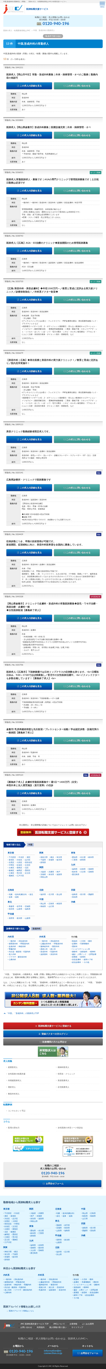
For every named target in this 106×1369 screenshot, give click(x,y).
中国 (41, 899)
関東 (41, 853)
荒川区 (19, 873)
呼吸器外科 (58, 944)
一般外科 (44, 941)
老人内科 (12, 954)
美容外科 (54, 954)
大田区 (19, 862)
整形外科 (55, 946)
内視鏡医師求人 (15, 1081)
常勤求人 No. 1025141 (14, 473)
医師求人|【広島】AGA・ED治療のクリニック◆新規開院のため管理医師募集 (47, 243)
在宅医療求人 (63, 1087)
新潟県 (19, 918)
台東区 (11, 868)
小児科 (83, 941)
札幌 (10, 894)
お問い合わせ (26, 1327)
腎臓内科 (12, 949)
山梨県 (27, 918)
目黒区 (11, 862)
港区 (28, 857)
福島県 (27, 909)
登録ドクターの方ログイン (54, 1034)
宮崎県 (91, 872)
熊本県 (74, 872)
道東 (10, 897)
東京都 (11, 853)
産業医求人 (13, 1067)
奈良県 (51, 874)
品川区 (27, 860)
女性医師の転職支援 (16, 1074)
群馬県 (43, 862)
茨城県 (51, 860)
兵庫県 (51, 872)
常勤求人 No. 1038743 (14, 236)
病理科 (83, 957)
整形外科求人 (14, 1094)
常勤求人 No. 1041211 (14, 68)
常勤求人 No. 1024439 (14, 534)
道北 (31, 894)
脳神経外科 (44, 946)
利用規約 (41, 1327)
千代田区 (12, 857)
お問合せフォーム (54, 1183)
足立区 (27, 873)
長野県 (11, 918)
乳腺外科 (54, 952)
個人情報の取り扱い (58, 1327)
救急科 (74, 941)
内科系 (11, 937)
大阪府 (43, 872)
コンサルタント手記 (16, 1111)
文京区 (27, 865)
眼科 (90, 941)
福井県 (43, 894)
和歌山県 (44, 877)
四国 (73, 890)
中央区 (21, 857)
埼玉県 (59, 857)
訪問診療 (92, 954)
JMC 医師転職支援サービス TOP (34, 1324)
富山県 (59, 894)
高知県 (74, 897)
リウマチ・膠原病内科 (18, 957)
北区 (27, 868)
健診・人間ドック (79, 954)
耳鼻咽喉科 (84, 944)
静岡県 (83, 860)
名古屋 (83, 857)
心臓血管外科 (45, 944)
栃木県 (59, 860)
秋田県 (11, 909)
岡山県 (43, 904)
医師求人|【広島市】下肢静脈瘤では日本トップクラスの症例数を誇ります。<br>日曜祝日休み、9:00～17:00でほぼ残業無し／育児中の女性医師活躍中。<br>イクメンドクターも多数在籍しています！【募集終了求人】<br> (53, 675)
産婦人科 (44, 949)
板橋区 (11, 870)
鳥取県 (59, 904)
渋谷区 (19, 860)
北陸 (41, 890)
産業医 (74, 957)
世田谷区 (28, 862)
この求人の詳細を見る (31, 86)
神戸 (58, 872)
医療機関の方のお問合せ (54, 1042)
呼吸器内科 (24, 944)
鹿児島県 (75, 874)
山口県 (51, 906)
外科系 (42, 937)
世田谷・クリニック (66, 1074)
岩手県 (19, 906)
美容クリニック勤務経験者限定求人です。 (28, 431)
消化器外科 (54, 941)
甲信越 (11, 914)
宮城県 (27, 906)
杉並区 (19, 865)
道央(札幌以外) (21, 894)
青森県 (11, 906)
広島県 (51, 904)
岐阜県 (91, 857)
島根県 (43, 906)
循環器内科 (13, 944)
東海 (73, 853)
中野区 (11, 865)
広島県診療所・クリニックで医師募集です (28, 480)
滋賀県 (59, 874)
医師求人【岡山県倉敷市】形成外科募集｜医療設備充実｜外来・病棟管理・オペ (48, 127)
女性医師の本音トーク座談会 (70, 1128)
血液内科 (12, 946)
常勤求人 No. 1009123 (14, 775)
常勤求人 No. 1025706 (14, 665)
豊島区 (19, 868)
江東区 (11, 873)
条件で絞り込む (54, 36)
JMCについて (59, 1324)
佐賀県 (83, 869)
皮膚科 (74, 944)
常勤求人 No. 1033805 (14, 120)
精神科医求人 (63, 1067)
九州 (73, 865)
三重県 (74, 860)
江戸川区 (20, 876)
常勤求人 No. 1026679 (14, 353)
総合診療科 (76, 962)
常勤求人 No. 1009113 (14, 425)
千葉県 (43, 860)
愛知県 (74, 857)
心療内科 (12, 960)
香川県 (83, 894)
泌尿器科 (44, 954)
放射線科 (83, 952)
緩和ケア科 (88, 960)
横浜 (52, 857)
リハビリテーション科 (81, 949)
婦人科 (53, 949)
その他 (86, 962)
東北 (10, 902)
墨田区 (27, 870)
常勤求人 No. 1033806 (14, 722)
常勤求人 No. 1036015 (14, 172)
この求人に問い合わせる (78, 86)
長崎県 (91, 869)
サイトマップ (77, 1327)
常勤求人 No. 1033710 (14, 282)
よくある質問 (88, 1324)
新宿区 (11, 860)
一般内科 (12, 941)
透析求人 (12, 1087)
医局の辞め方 (14, 1128)
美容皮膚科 (76, 960)
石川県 (51, 894)
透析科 (74, 946)
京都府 (43, 874)
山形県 (19, 909)
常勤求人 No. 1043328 (14, 597)
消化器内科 (23, 941)
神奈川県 (44, 857)
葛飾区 (11, 876)
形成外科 (44, 952)
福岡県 (74, 869)
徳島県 (74, 894)
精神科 (93, 952)
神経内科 (22, 946)
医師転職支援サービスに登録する (54, 1026)
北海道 (11, 890)
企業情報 (73, 1324)
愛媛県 (91, 894)
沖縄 (73, 902)
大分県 (83, 872)
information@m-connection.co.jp (53, 1352)
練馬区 (19, 870)
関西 (41, 867)
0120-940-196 (56, 24)
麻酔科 (74, 952)
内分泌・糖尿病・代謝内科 (19, 952)
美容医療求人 (63, 1081)
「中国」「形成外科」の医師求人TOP (22, 1013)
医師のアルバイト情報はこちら (21, 1311)
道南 (17, 897)
